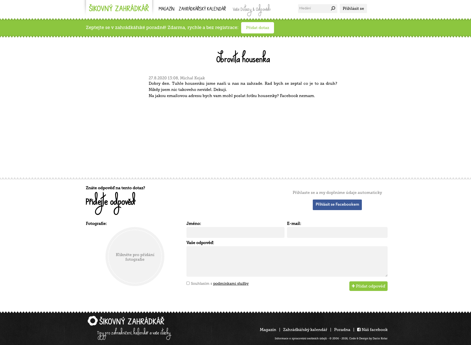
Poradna (342, 329)
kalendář (202, 9)
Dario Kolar (380, 338)
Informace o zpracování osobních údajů (301, 338)
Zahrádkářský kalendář (305, 329)
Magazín (166, 9)
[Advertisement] (233, 137)
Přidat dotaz (257, 27)
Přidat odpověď (370, 286)
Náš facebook (374, 329)
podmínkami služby (231, 283)
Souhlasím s (220, 283)
